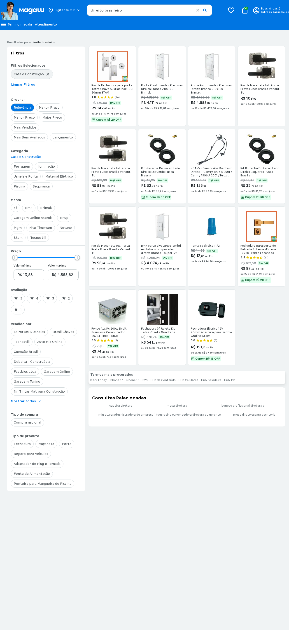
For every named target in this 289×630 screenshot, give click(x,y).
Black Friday (98, 380)
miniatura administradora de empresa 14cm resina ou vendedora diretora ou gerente (159, 414)
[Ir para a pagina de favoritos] (231, 10)
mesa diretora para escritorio (254, 414)
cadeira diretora (120, 405)
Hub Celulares (188, 380)
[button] (198, 10)
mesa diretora (177, 405)
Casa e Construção (26, 157)
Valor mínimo (22, 265)
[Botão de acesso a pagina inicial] (22, 10)
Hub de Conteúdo (163, 380)
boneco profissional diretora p (243, 405)
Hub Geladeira (211, 380)
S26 (145, 380)
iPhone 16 (133, 380)
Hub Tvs (229, 380)
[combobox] (149, 10)
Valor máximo (57, 265)
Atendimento (46, 24)
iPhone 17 (116, 380)
